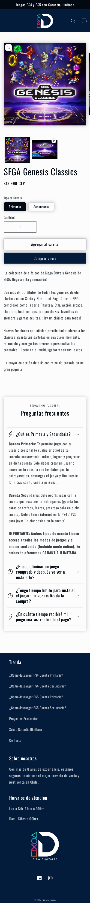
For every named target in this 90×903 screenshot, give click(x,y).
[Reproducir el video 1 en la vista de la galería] (44, 150)
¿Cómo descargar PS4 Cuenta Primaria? (36, 675)
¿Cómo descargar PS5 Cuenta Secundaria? (37, 707)
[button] (6, 20)
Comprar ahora (45, 258)
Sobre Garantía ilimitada (25, 729)
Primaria (15, 206)
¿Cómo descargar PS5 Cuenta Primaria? (36, 696)
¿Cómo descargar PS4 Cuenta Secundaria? (37, 685)
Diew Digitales (49, 900)
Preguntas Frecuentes (24, 718)
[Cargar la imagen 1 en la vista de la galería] (17, 150)
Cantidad (9, 217)
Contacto (15, 740)
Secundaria (41, 206)
